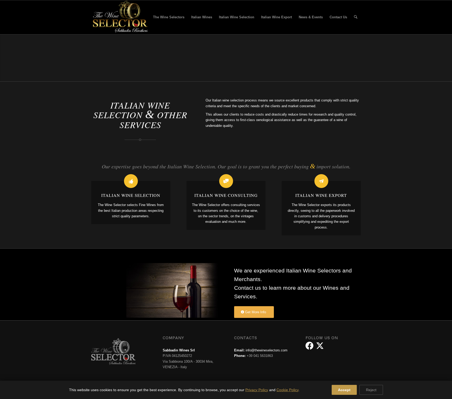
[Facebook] (309, 346)
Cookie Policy (287, 390)
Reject (371, 390)
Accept (344, 390)
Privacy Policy (256, 390)
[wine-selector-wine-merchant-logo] (119, 17)
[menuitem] (169, 17)
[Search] (356, 17)
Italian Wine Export (321, 195)
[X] (320, 346)
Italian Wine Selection (130, 195)
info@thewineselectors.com (266, 350)
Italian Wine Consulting (226, 195)
